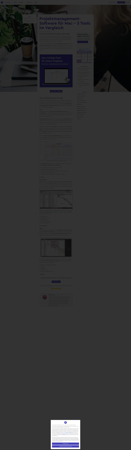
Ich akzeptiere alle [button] (65, 443)
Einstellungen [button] (64, 433)
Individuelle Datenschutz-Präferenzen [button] (65, 446)
